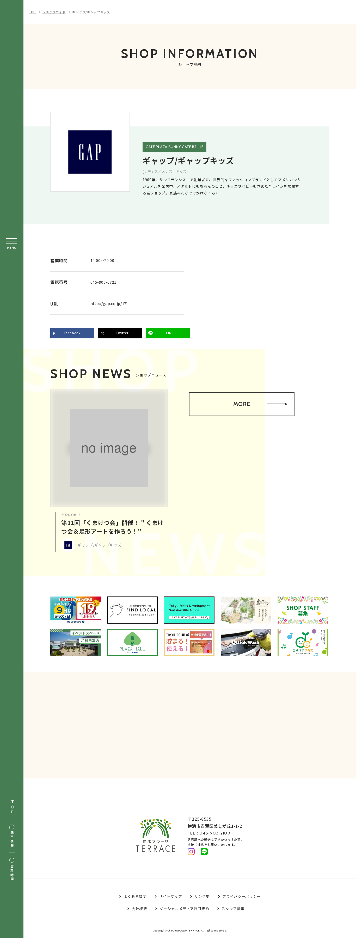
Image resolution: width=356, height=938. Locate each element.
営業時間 (12, 873)
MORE (241, 403)
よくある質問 (135, 896)
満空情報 (12, 839)
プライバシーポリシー (241, 896)
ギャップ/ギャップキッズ (91, 12)
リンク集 (202, 896)
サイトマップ (170, 896)
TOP (12, 807)
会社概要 (139, 908)
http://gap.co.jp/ (106, 303)
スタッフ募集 (233, 908)
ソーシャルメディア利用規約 (184, 908)
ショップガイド (54, 12)
